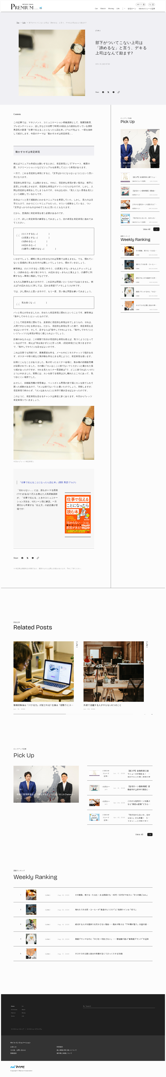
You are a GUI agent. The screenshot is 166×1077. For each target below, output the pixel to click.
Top (18, 23)
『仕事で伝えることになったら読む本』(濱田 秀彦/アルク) (47, 482)
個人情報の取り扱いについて (67, 1050)
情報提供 (13, 1053)
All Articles (14, 1009)
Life (118, 9)
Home (12, 1006)
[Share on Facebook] (103, 92)
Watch (103, 9)
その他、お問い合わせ (18, 1050)
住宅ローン (132, 9)
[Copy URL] (119, 92)
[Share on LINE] (113, 92)
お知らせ (13, 1047)
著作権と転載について (64, 1053)
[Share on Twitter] (108, 92)
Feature (13, 1013)
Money (111, 9)
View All (144, 834)
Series (13, 1016)
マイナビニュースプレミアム (34, 1029)
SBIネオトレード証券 (147, 9)
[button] (152, 714)
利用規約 (60, 1047)
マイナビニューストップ (17, 1029)
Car (96, 9)
